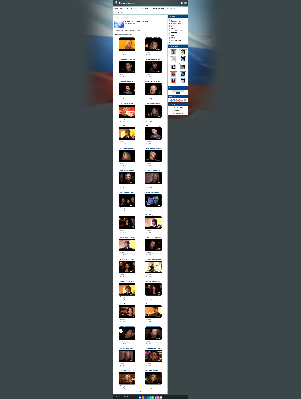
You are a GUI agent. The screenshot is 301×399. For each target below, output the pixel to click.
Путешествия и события (177, 30)
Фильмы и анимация (176, 39)
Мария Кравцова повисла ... (128, 326)
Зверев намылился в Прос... (128, 237)
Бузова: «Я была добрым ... (154, 170)
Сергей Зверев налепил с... (153, 214)
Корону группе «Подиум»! (127, 192)
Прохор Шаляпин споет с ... (127, 303)
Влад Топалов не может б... (127, 81)
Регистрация (182, 3)
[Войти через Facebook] (177, 100)
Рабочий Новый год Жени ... (128, 370)
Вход (185, 3)
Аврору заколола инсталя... (154, 192)
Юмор (172, 42)
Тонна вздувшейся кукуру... (154, 103)
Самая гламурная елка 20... (154, 259)
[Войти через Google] (182, 100)
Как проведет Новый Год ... (127, 281)
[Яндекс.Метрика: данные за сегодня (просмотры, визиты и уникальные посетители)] (178, 107)
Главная (116, 17)
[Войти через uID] (171, 100)
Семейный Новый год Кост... (154, 348)
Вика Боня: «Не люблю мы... (154, 370)
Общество (173, 28)
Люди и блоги (174, 25)
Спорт (172, 35)
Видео (120, 17)
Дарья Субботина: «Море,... (127, 103)
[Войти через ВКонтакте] (174, 100)
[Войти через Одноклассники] (185, 100)
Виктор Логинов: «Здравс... (154, 303)
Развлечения (127, 17)
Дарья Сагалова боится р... (154, 148)
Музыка (173, 26)
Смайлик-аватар (127, 3)
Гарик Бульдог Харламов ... (154, 237)
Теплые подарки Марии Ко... (154, 37)
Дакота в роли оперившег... (127, 148)
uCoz (185, 396)
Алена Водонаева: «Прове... (154, 281)
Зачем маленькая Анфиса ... (128, 170)
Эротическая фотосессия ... (128, 214)
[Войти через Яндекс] (179, 100)
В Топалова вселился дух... (154, 126)
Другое (172, 20)
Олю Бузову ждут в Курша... (128, 348)
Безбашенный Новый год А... (154, 326)
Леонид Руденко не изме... (127, 59)
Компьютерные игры (176, 21)
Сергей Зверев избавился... (127, 126)
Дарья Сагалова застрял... (153, 81)
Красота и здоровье (176, 23)
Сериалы (173, 33)
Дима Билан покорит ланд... (154, 59)
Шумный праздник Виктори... (128, 37)
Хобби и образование (176, 40)
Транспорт (173, 37)
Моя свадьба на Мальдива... (128, 259)
